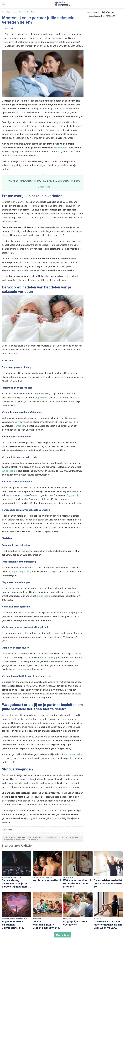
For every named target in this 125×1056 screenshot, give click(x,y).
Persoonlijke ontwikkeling (14, 919)
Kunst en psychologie (42, 878)
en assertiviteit (63, 804)
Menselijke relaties (9, 12)
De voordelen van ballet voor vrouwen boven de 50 (108, 883)
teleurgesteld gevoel (19, 571)
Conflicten (68, 878)
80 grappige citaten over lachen (75, 923)
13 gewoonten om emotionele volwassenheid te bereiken (12, 924)
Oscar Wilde (44, 186)
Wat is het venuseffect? (47, 880)
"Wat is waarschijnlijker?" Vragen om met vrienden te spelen (47, 924)
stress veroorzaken (73, 754)
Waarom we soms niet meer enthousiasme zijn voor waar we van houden (108, 924)
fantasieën (20, 426)
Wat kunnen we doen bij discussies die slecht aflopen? (77, 883)
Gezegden (37, 919)
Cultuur (97, 878)
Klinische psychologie (12, 878)
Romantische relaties (27, 12)
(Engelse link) (42, 397)
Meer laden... (62, 935)
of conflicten (60, 147)
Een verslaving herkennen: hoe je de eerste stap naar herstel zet (16, 883)
